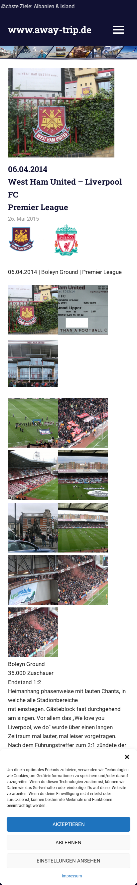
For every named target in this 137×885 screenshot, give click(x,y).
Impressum (72, 876)
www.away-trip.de (49, 29)
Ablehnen (68, 843)
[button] (127, 757)
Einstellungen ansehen (68, 861)
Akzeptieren (69, 824)
